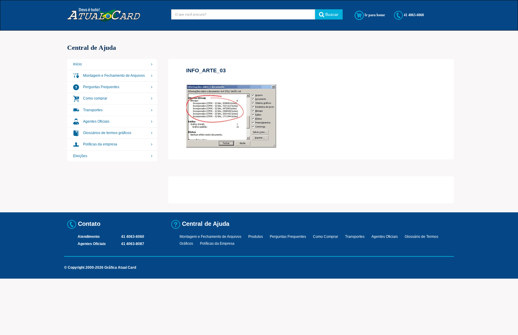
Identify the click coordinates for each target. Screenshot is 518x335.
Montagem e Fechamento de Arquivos (113, 75)
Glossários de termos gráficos (106, 133)
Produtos (255, 237)
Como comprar (94, 98)
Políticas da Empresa (217, 243)
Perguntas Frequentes (100, 87)
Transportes (92, 110)
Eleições (80, 156)
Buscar (331, 14)
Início (77, 64)
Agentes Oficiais (95, 121)
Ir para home (374, 15)
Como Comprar (325, 237)
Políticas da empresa (99, 144)
